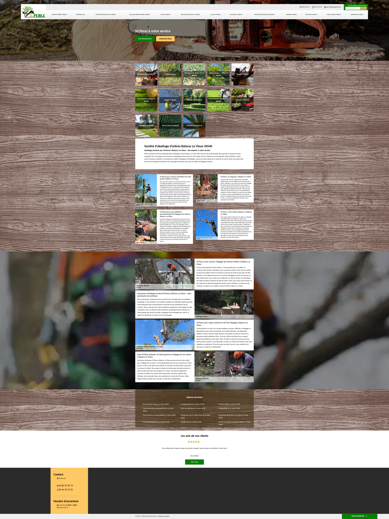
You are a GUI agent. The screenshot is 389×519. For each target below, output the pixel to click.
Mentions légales (163, 516)
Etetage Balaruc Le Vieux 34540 (191, 422)
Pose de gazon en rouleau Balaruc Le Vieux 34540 (159, 415)
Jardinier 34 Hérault (291, 14)
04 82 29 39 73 (305, 7)
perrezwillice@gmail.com (333, 7)
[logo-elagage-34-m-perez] (34, 12)
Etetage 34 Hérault (165, 14)
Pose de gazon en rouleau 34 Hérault (190, 14)
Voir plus (194, 462)
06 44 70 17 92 (318, 7)
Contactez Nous (165, 39)
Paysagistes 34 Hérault (311, 14)
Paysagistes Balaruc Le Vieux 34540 (192, 404)
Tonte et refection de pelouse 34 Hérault (264, 14)
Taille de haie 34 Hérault (236, 14)
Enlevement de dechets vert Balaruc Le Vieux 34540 (233, 416)
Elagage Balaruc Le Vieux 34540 (229, 408)
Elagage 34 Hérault (216, 14)
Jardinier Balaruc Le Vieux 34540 (229, 404)
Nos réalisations (145, 39)
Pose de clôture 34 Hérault (334, 14)
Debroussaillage (80, 14)
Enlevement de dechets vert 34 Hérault (106, 14)
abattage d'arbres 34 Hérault (59, 14)
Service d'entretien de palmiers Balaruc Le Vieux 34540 (235, 423)
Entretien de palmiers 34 (357, 14)
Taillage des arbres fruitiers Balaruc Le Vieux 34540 (195, 416)
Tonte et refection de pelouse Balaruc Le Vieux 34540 (158, 410)
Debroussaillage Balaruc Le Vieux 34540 (156, 422)
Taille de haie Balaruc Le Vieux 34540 (193, 408)
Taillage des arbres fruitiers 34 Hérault (139, 14)
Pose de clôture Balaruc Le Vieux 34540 (156, 404)
